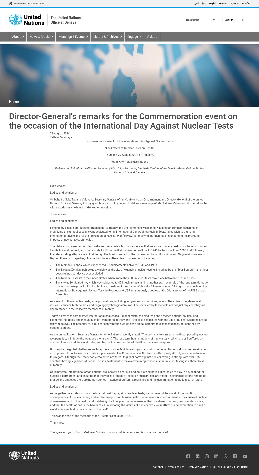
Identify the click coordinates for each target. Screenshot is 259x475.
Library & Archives (106, 37)
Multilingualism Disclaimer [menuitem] (230, 467)
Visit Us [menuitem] (152, 37)
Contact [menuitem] (158, 467)
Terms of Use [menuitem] (176, 467)
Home (14, 102)
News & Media (39, 37)
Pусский (234, 3)
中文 (204, 3)
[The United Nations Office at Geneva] (15, 20)
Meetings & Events (71, 37)
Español (246, 3)
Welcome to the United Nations (29, 3)
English (212, 3)
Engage (132, 37)
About (16, 37)
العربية (195, 3)
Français (223, 3)
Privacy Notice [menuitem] (198, 467)
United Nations (34, 20)
